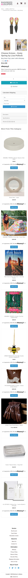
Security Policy (14, 556)
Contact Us (14, 543)
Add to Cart (14, 167)
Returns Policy (14, 554)
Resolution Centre (14, 535)
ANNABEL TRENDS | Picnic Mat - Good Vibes (14, 237)
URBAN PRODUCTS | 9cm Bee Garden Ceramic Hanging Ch (14, 356)
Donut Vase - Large (14, 197)
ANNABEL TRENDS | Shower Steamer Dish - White (14, 158)
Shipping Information (14, 559)
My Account (14, 530)
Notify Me (15, 82)
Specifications (6, 118)
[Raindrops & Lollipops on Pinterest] (18, 568)
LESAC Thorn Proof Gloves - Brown (14, 425)
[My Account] (17, 3)
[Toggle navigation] (25, 3)
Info (25, 164)
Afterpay (14, 549)
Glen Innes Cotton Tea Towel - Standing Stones (14, 277)
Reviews (5, 121)
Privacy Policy (14, 552)
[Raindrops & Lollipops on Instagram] (15, 568)
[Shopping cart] (21, 3)
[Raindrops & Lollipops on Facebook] (9, 568)
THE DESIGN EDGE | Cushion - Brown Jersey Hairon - (14, 386)
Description (5, 114)
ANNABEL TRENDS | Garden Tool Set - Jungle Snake (14, 317)
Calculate (14, 106)
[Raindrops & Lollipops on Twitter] (12, 568)
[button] (14, 86)
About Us (14, 541)
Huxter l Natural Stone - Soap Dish (14, 464)
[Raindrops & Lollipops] (7, 3)
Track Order (14, 533)
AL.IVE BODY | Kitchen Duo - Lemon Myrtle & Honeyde (14, 505)
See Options (14, 435)
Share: (3, 60)
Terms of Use (14, 561)
